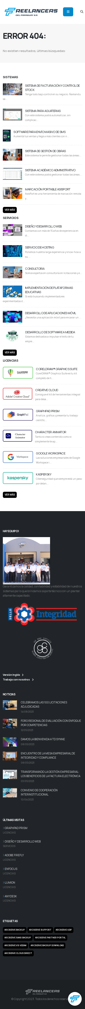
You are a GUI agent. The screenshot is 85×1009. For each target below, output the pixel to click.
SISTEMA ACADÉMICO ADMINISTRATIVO (50, 170)
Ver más (10, 209)
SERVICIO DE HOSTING (39, 247)
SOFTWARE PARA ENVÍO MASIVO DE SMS (39, 132)
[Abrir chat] (75, 999)
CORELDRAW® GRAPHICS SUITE (56, 369)
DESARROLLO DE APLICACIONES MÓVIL (50, 313)
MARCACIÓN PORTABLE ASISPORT (47, 189)
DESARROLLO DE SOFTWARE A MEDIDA (50, 332)
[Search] (81, 11)
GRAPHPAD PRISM (47, 411)
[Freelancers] (31, 11)
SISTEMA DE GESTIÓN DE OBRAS (45, 151)
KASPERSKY (43, 474)
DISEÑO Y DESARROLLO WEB (43, 226)
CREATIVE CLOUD (46, 390)
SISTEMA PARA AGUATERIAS (42, 111)
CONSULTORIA (34, 268)
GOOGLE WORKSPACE (50, 453)
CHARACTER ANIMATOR (50, 432)
